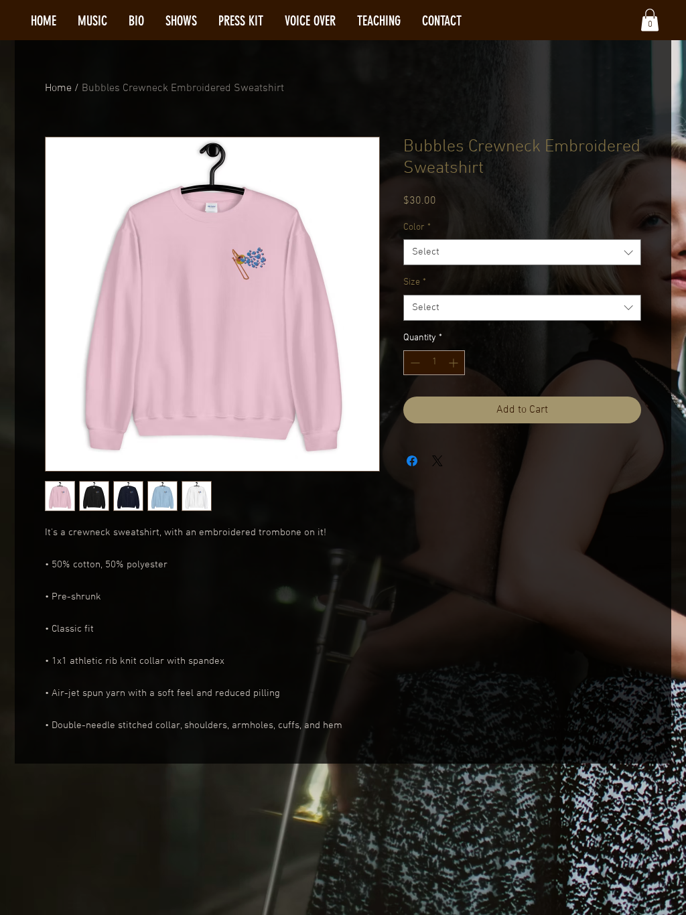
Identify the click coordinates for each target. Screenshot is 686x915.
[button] (649, 20)
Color (417, 227)
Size (414, 282)
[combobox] (522, 252)
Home (58, 88)
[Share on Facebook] (412, 461)
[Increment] (454, 362)
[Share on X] (437, 461)
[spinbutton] (434, 362)
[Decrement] (413, 362)
